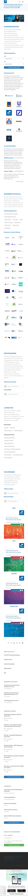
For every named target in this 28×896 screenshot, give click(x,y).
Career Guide (8, 171)
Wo (5, 61)
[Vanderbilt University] (7, 258)
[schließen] (4, 888)
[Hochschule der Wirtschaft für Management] (7, 284)
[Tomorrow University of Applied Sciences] (14, 311)
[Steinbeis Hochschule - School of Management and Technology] (20, 278)
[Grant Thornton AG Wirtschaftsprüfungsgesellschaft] (19, 130)
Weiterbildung (7, 228)
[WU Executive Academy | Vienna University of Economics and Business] (14, 298)
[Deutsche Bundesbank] (19, 96)
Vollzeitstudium (16, 225)
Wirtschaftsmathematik (9, 446)
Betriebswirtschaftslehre (9, 437)
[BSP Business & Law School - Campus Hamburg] (14, 284)
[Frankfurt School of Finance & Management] (14, 244)
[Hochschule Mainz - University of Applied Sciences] (7, 338)
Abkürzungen (8, 489)
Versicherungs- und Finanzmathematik (12, 449)
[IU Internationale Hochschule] (20, 324)
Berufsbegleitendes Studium (10, 216)
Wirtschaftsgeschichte (17, 454)
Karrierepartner (9, 73)
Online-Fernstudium (8, 222)
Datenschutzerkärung (9, 859)
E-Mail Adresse (8, 835)
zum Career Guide (19, 181)
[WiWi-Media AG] (9, 113)
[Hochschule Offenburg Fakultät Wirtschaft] (7, 291)
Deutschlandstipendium (9, 797)
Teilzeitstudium (7, 225)
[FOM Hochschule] (20, 284)
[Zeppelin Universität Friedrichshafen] (7, 251)
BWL (14, 508)
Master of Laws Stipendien (10, 803)
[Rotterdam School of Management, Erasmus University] (7, 304)
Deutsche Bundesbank (9, 664)
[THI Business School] (7, 238)
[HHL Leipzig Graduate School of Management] (14, 238)
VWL (14, 541)
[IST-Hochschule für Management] (14, 258)
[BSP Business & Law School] (7, 331)
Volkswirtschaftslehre (8, 440)
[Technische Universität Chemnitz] (7, 298)
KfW (5, 673)
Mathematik (14, 606)
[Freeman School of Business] (20, 251)
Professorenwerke (10, 382)
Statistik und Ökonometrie (9, 452)
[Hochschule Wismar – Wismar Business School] (7, 318)
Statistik (14, 573)
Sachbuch (6, 427)
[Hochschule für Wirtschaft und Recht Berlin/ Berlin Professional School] (20, 258)
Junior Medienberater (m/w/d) (11, 700)
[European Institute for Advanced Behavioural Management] (20, 311)
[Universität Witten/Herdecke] (20, 331)
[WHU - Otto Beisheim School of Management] (14, 318)
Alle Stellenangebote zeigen (14, 67)
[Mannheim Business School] (14, 271)
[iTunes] (11, 890)
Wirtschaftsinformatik (8, 443)
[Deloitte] (19, 121)
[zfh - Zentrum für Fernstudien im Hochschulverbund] (14, 324)
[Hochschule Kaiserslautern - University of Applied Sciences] (14, 278)
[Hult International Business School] (20, 298)
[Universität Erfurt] (20, 264)
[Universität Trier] (14, 264)
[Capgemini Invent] (9, 138)
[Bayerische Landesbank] (9, 96)
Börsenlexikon (9, 497)
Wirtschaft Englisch (18, 430)
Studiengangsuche (10, 211)
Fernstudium (15, 219)
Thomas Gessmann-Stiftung (10, 809)
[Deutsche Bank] (19, 113)
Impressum (15, 858)
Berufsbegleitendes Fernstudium (11, 213)
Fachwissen (9, 472)
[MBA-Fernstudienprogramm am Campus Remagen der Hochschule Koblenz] (14, 251)
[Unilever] (19, 104)
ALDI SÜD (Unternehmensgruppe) (12, 655)
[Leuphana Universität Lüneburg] (20, 244)
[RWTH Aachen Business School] (20, 304)
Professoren (10, 353)
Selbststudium (17, 222)
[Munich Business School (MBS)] (7, 324)
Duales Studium (7, 219)
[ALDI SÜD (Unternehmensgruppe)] (9, 104)
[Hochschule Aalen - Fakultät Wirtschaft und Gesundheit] (7, 244)
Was (5, 56)
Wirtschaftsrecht (7, 454)
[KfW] (9, 130)
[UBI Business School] (7, 264)
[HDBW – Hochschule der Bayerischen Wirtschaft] (20, 271)
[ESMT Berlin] (14, 291)
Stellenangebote (9, 53)
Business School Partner (12, 232)
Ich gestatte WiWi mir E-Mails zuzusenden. (13, 841)
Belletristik (12, 427)
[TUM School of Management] (14, 338)
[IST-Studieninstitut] (14, 304)
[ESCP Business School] (20, 291)
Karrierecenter (11, 27)
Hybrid (21, 219)
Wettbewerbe (8, 158)
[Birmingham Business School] (7, 311)
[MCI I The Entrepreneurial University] (7, 271)
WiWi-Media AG (7, 668)
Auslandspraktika (10, 146)
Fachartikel (7, 390)
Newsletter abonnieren (14, 845)
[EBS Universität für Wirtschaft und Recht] (20, 238)
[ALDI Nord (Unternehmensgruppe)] (9, 121)
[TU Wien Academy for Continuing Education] (14, 331)
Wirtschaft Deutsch (8, 430)
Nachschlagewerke (8, 457)
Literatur (8, 408)
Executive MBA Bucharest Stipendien (12, 815)
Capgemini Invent (8, 659)
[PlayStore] (21, 890)
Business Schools (12, 194)
